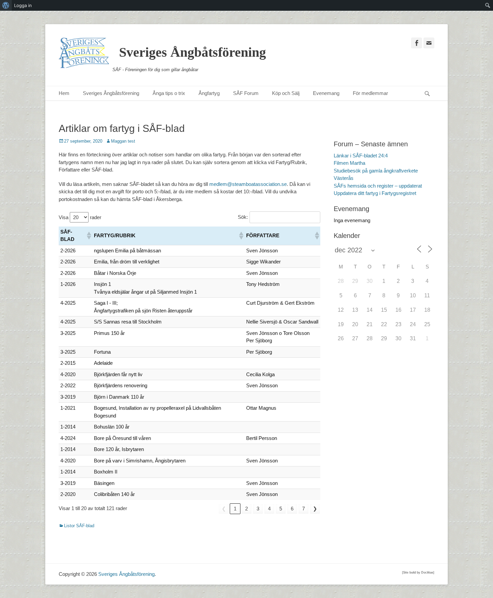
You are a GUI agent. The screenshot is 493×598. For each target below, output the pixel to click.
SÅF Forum (246, 93)
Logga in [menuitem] (23, 5)
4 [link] (269, 508)
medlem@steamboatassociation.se (248, 184)
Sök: (243, 217)
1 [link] (235, 508)
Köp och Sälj (285, 93)
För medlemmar (370, 93)
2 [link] (246, 508)
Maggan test (123, 141)
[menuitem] (6, 5)
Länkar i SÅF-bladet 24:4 (361, 155)
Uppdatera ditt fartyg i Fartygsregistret (375, 193)
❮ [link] (224, 508)
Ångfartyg (209, 93)
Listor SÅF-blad (79, 525)
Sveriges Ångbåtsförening (192, 52)
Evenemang (326, 93)
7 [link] (303, 508)
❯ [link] (315, 508)
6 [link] (292, 508)
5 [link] (280, 508)
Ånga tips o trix (169, 93)
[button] (89, 236)
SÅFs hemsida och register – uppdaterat (378, 186)
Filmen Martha (349, 163)
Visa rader (80, 217)
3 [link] (258, 508)
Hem (64, 93)
